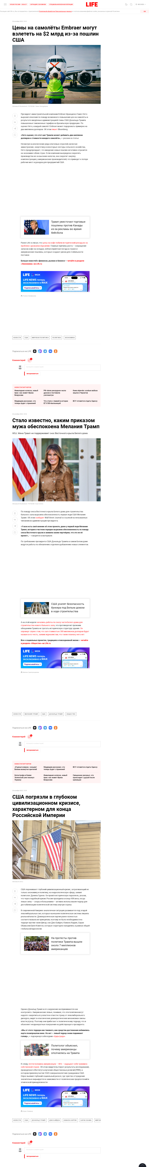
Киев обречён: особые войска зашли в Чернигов (85, 391)
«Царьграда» (59, 1036)
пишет (55, 129)
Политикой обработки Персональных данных (55, 11)
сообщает (40, 517)
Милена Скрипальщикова (31, 672)
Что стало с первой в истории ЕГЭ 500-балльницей (56, 402)
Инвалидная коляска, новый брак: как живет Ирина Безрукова (26, 392)
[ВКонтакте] (50, 351)
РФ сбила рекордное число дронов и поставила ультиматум (55, 392)
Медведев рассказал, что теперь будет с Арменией (25, 402)
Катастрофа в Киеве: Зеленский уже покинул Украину (24, 777)
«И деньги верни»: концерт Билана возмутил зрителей (26, 768)
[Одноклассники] (55, 351)
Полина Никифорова (29, 296)
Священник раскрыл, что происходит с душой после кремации (84, 777)
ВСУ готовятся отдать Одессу (85, 401)
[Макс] (40, 351)
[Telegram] (45, 351)
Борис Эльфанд (28, 1111)
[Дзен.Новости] (35, 351)
